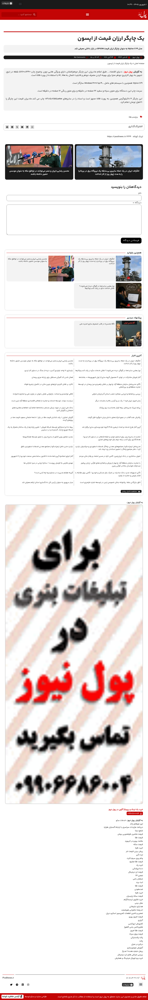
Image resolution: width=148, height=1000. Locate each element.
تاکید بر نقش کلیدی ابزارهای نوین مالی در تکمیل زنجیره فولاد (48, 384)
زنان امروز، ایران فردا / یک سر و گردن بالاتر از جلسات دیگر (117, 400)
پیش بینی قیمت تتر (134, 851)
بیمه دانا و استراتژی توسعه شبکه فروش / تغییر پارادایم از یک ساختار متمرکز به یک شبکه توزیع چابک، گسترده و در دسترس (40, 429)
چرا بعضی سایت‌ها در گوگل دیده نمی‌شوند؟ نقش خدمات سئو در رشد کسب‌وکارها (96, 287)
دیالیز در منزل (137, 944)
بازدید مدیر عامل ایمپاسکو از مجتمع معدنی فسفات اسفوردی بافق (47, 446)
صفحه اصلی (139, 63)
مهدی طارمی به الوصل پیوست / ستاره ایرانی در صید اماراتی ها (48, 463)
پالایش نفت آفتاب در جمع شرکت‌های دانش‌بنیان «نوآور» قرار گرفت (114, 417)
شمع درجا (139, 830)
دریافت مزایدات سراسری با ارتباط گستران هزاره (123, 827)
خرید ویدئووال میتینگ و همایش (129, 958)
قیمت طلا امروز (136, 930)
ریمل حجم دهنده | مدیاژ (132, 951)
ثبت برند (139, 882)
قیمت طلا (139, 837)
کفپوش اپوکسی (135, 923)
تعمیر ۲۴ (139, 875)
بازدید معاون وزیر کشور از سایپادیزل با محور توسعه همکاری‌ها (48, 436)
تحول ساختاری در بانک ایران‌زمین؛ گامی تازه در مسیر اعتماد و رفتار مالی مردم (109, 456)
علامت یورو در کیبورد (134, 841)
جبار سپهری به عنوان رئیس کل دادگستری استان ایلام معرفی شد (47, 482)
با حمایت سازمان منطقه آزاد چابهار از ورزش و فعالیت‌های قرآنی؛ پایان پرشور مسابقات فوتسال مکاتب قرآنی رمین (110, 464)
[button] (20, 3)
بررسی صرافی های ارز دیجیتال (130, 954)
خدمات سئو (121, 820)
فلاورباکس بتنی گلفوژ (133, 927)
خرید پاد (139, 865)
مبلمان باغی (138, 879)
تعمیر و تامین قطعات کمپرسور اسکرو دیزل (124, 913)
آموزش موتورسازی (135, 947)
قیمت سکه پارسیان (134, 896)
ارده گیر (139, 855)
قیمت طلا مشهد (136, 861)
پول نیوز (128, 72)
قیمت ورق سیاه (136, 934)
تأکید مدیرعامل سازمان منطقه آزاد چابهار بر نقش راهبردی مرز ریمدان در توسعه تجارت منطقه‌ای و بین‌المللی (109, 386)
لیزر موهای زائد (136, 824)
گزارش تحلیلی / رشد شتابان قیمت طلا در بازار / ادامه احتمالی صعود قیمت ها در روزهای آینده (42, 419)
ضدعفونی (138, 889)
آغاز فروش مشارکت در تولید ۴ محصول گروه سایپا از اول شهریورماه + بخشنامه (109, 377)
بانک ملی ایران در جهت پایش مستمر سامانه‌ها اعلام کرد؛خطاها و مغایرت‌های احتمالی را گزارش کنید (42, 409)
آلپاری (140, 920)
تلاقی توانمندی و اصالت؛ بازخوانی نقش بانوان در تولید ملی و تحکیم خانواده (43, 394)
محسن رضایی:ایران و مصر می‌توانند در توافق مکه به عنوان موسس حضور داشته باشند (27, 260)
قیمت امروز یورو (136, 917)
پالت (141, 941)
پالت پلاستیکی (137, 937)
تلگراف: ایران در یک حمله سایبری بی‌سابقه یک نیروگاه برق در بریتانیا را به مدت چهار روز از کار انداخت (96, 261)
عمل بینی (139, 903)
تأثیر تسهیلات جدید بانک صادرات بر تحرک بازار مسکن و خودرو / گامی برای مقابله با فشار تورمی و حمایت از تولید (107, 474)
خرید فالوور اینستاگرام (133, 899)
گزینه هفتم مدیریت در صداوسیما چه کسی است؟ (53, 472)
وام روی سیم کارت (135, 858)
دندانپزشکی (137, 868)
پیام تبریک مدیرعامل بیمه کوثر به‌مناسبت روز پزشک (119, 407)
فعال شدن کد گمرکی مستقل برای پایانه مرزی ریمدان (52, 377)
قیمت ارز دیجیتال (135, 872)
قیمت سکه (138, 844)
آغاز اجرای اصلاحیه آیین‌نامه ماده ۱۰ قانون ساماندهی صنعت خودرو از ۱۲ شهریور (42, 456)
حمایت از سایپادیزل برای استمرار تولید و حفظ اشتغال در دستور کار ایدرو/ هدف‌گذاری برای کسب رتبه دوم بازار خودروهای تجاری (111, 438)
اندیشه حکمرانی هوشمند (132, 910)
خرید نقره (139, 848)
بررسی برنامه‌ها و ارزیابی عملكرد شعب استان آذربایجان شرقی (116, 394)
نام (139, 193)
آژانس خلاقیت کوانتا (11, 996)
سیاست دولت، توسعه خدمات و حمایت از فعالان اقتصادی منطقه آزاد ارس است (42, 400)
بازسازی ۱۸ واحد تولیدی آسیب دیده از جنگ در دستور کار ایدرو (49, 370)
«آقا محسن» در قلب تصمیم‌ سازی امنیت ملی (96, 324)
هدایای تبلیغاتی (136, 906)
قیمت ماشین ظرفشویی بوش (130, 834)
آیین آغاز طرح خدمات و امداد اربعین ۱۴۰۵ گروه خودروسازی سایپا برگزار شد (111, 427)
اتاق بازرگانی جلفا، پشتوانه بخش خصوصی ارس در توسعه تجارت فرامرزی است (110, 482)
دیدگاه (137, 203)
